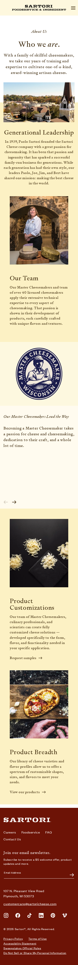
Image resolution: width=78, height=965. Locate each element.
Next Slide (14, 502)
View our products (25, 792)
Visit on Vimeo (64, 915)
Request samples (23, 658)
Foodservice (30, 832)
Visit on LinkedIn (41, 915)
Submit (69, 875)
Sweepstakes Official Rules (22, 948)
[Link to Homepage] (27, 820)
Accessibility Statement (19, 943)
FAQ (48, 832)
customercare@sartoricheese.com (30, 903)
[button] (39, 102)
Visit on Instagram (6, 915)
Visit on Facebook (18, 915)
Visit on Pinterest (53, 915)
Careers (9, 832)
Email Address (12, 872)
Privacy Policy (13, 938)
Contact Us (12, 839)
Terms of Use (37, 938)
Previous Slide (5, 502)
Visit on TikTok (29, 915)
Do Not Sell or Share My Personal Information (34, 952)
